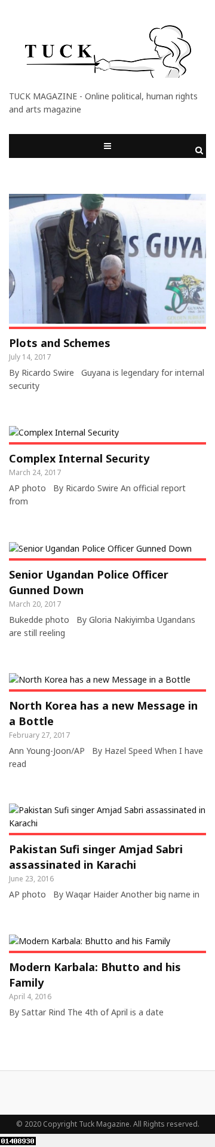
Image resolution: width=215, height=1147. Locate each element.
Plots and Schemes (59, 343)
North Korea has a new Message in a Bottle (103, 713)
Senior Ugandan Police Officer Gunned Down (88, 582)
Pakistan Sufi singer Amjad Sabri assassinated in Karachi (96, 857)
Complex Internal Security (79, 458)
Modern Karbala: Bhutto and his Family (95, 975)
